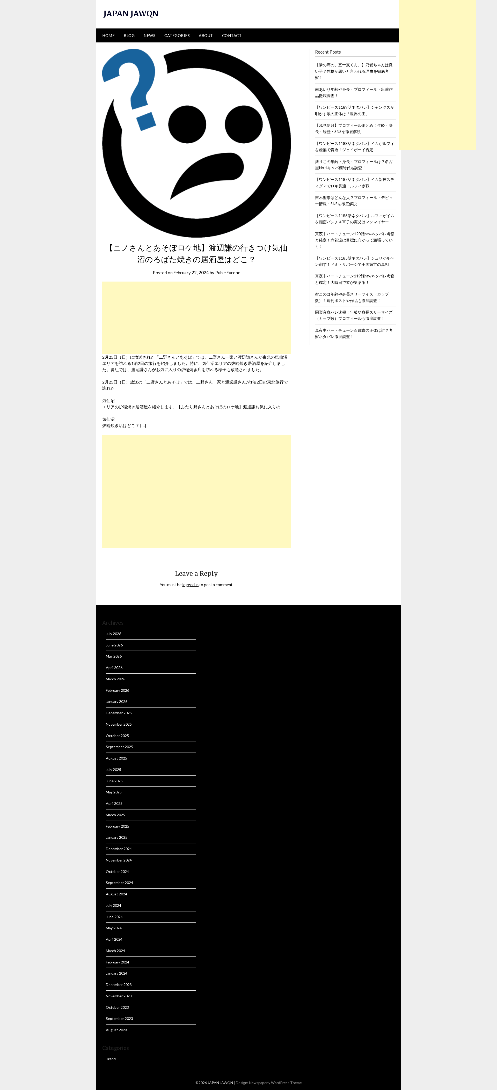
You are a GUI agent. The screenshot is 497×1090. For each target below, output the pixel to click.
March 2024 (115, 950)
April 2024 (114, 939)
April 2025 (114, 803)
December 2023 (119, 984)
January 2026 (116, 701)
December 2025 (119, 713)
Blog (129, 35)
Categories (177, 35)
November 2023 (119, 996)
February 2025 (117, 826)
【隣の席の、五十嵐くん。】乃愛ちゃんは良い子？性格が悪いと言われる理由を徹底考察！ (354, 71)
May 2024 (114, 928)
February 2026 (117, 690)
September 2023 (119, 1018)
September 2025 (119, 747)
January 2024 (116, 973)
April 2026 (114, 667)
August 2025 (116, 758)
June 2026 (114, 645)
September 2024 (119, 882)
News (149, 35)
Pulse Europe (227, 272)
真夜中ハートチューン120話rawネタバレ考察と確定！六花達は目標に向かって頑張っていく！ (354, 240)
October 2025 (117, 735)
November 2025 (119, 724)
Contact (232, 35)
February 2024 (117, 962)
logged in (190, 584)
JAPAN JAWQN (131, 13)
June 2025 (114, 781)
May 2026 (114, 656)
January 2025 (116, 837)
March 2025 (115, 815)
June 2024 (114, 917)
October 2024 (117, 871)
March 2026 (115, 679)
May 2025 (114, 792)
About (206, 35)
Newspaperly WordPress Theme (275, 1082)
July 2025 (113, 769)
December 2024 (119, 848)
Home (108, 35)
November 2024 (119, 860)
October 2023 (117, 1007)
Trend (111, 1059)
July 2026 (113, 633)
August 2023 (116, 1030)
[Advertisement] (196, 318)
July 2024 (113, 905)
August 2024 (116, 894)
